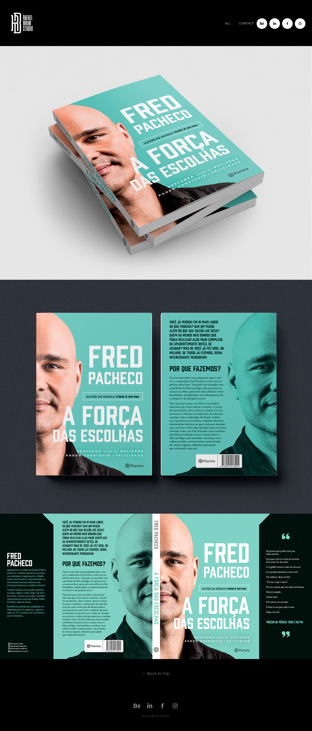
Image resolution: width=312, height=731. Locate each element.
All (227, 23)
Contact (246, 23)
